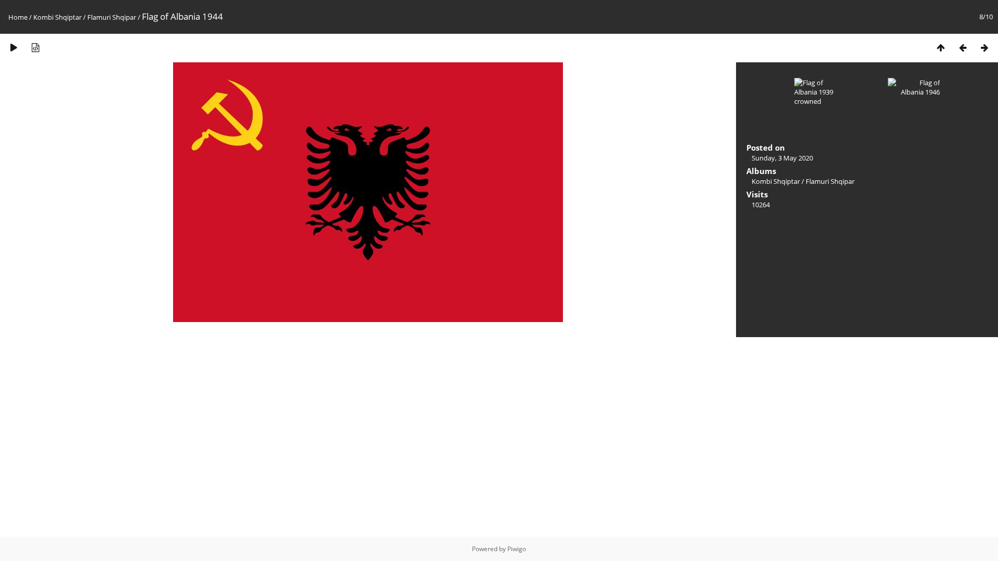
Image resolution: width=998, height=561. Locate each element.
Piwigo (516, 548)
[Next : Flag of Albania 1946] (984, 48)
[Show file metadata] (35, 48)
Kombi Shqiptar (57, 17)
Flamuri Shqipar (111, 17)
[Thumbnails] (941, 48)
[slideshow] (13, 48)
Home (18, 17)
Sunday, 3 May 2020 (782, 158)
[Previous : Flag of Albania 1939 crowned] (963, 48)
